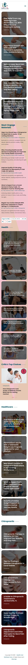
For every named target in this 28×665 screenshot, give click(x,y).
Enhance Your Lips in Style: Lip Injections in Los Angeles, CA (13, 336)
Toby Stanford (6, 137)
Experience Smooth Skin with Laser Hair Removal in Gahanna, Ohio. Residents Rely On (14, 49)
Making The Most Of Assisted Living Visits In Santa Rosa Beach (14, 322)
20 (25, 219)
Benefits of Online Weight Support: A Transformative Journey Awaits (11, 504)
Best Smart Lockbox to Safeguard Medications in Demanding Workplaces (14, 466)
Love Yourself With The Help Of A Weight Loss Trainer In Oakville (13, 271)
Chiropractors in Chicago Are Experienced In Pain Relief (12, 581)
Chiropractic (6, 543)
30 (2, 221)
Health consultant (8, 113)
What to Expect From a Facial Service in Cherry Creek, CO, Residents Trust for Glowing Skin (12, 187)
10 (22, 219)
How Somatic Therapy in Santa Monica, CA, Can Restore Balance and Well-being (13, 86)
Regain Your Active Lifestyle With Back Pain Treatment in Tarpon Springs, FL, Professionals (12, 204)
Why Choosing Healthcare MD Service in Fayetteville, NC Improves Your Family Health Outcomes (13, 151)
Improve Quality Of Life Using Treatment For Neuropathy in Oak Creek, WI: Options (13, 169)
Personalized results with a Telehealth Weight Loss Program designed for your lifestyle (13, 447)
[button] (11, 397)
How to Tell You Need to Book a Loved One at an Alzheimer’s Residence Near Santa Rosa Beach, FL (13, 244)
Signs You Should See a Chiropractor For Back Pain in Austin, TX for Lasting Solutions (14, 134)
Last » (9, 221)
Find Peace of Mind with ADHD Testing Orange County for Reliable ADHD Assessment (14, 423)
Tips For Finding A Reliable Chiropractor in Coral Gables (14, 563)
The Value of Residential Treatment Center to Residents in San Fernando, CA (14, 350)
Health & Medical (7, 55)
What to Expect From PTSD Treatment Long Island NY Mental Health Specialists (13, 485)
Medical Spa (21, 190)
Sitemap (14, 659)
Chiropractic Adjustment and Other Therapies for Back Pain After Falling (14, 633)
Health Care (6, 30)
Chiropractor (21, 137)
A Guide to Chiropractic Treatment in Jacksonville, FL (14, 598)
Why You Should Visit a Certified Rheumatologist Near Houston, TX (14, 309)
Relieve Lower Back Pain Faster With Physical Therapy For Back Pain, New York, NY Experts (14, 67)
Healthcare (6, 73)
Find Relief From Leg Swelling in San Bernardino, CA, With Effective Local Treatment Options (13, 22)
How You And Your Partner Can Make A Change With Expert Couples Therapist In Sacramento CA (14, 294)
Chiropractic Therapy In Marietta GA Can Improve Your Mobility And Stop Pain (14, 537)
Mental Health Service (8, 92)
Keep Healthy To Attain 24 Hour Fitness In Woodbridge (13, 615)
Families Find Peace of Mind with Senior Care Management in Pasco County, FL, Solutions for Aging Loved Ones (14, 106)
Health (20, 173)
